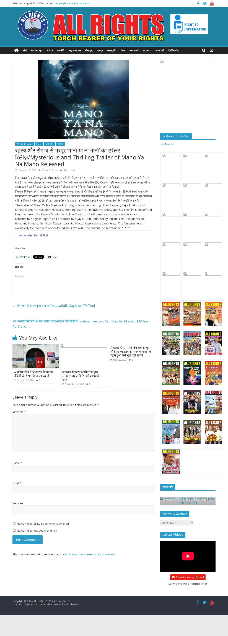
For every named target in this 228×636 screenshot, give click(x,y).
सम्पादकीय (111, 50)
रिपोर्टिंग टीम (173, 50)
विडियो (50, 50)
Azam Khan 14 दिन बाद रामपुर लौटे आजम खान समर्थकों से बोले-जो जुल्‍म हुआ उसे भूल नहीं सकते (130, 351)
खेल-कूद (89, 50)
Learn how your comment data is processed (88, 554)
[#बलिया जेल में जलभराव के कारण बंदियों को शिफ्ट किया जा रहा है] (35, 346)
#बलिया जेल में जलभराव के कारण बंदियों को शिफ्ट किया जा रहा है (33, 374)
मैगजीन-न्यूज (37, 50)
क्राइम (100, 50)
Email (16, 483)
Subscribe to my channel (190, 577)
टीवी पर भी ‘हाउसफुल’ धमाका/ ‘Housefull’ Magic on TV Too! (53, 305)
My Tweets (166, 144)
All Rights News (24, 144)
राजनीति (60, 50)
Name (17, 463)
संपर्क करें (160, 50)
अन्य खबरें (133, 50)
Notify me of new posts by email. (37, 530)
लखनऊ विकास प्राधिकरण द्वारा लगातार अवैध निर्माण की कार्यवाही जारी (80, 376)
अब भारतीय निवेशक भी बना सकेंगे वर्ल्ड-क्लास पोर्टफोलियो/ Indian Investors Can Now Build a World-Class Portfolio (80, 324)
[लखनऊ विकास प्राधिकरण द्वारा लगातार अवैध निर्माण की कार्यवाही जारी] (84, 346)
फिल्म (123, 50)
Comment (19, 411)
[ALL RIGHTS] (16, 50)
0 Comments (69, 170)
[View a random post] (212, 50)
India (38, 144)
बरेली (25, 50)
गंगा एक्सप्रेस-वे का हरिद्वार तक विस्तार (72, 3)
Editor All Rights (50, 170)
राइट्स (146, 50)
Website (17, 503)
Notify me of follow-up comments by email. (43, 523)
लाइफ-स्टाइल (75, 50)
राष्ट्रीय (60, 144)
